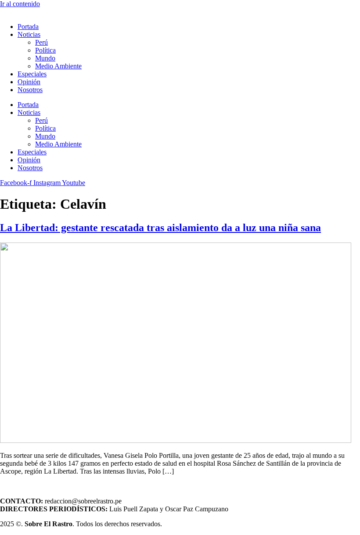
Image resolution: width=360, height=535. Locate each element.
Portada (28, 26)
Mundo (45, 58)
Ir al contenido (20, 3)
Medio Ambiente (58, 66)
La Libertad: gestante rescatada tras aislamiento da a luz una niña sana (160, 227)
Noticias (29, 34)
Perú (41, 42)
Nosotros (30, 89)
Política (45, 50)
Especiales (32, 74)
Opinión (29, 82)
